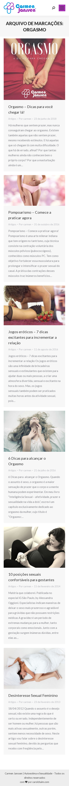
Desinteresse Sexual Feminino (33, 695)
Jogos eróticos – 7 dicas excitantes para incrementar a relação (32, 337)
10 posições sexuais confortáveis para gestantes (31, 577)
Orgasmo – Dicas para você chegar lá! (30, 109)
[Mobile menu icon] (62, 8)
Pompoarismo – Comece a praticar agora (29, 215)
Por (25, 118)
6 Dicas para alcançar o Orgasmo (27, 461)
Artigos (12, 118)
